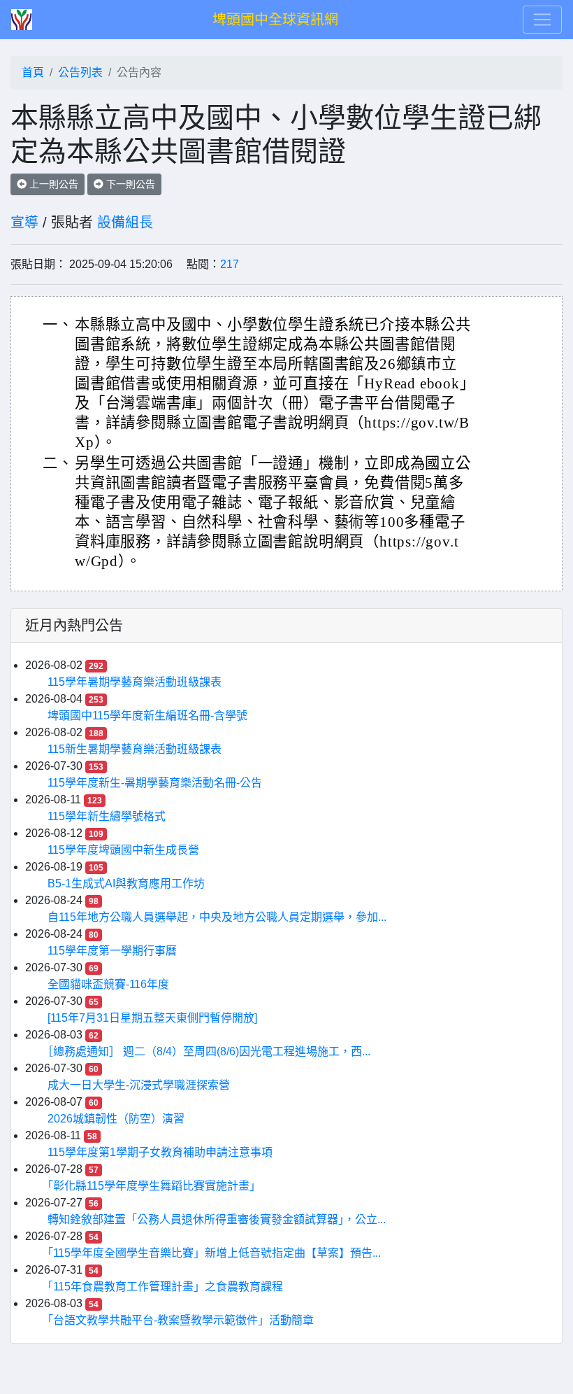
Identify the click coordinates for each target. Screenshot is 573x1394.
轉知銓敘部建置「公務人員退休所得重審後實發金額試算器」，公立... (217, 1219)
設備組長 (125, 222)
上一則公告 (52, 184)
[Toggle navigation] (542, 20)
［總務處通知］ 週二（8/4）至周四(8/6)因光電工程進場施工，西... (209, 1051)
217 (229, 264)
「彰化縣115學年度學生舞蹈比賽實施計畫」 (154, 1186)
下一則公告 (129, 184)
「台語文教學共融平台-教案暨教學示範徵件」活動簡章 (181, 1320)
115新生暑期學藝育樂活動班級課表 (135, 749)
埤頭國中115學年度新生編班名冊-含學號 (147, 715)
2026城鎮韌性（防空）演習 (116, 1119)
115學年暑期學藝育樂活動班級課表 (135, 682)
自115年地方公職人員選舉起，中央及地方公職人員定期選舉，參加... (217, 917)
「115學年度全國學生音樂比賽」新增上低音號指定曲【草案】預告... (214, 1253)
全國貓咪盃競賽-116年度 (108, 984)
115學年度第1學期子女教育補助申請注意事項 (160, 1152)
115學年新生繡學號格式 (107, 816)
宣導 (24, 222)
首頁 (33, 72)
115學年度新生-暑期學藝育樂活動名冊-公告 (155, 783)
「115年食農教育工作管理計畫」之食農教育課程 (165, 1287)
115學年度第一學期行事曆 (112, 951)
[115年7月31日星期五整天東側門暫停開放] (152, 1018)
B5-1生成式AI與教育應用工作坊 (126, 883)
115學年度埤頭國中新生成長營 (123, 850)
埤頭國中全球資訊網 (275, 19)
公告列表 (80, 72)
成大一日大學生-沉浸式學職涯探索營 (139, 1085)
